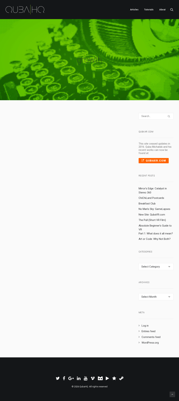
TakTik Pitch (33, 124)
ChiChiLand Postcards (151, 198)
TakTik (40, 138)
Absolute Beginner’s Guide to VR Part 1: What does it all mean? (156, 229)
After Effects (69, 133)
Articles (134, 9)
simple (31, 138)
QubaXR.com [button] (156, 160)
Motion (48, 138)
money (112, 133)
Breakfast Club (147, 203)
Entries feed (148, 331)
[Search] (156, 116)
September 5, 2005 (24, 133)
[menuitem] (134, 9)
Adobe (80, 133)
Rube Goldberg (19, 138)
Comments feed (151, 337)
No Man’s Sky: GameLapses (154, 209)
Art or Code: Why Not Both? (155, 239)
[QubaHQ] (25, 9)
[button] (171, 9)
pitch (87, 133)
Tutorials (149, 9)
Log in (145, 325)
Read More (24, 150)
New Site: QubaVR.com (152, 214)
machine (43, 133)
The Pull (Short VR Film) (152, 220)
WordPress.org (150, 342)
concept (95, 133)
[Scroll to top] (172, 394)
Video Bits (56, 133)
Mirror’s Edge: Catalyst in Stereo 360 (153, 190)
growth (104, 133)
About (162, 9)
